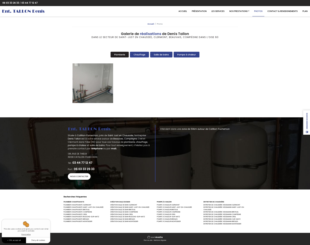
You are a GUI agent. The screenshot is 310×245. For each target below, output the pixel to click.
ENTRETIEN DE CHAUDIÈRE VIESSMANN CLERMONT (221, 205)
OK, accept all (15, 240)
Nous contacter (79, 176)
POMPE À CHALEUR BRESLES (167, 219)
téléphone (97, 148)
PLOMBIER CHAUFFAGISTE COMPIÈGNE (78, 212)
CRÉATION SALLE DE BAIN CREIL (121, 214)
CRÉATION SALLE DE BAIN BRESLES (122, 219)
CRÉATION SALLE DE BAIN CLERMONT (123, 205)
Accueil (182, 11)
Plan (305, 11)
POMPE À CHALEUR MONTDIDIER (169, 221)
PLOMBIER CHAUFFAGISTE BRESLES (76, 219)
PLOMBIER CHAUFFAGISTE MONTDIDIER (78, 221)
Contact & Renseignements (282, 11)
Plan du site (148, 240)
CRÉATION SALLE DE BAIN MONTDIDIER (124, 221)
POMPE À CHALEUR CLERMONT (168, 205)
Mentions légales (160, 240)
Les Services (218, 11)
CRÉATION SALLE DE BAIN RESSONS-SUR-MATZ (127, 216)
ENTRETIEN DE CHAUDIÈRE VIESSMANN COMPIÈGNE (222, 214)
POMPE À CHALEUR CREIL (166, 214)
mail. (114, 148)
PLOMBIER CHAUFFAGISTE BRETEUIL (76, 209)
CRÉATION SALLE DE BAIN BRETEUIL (122, 209)
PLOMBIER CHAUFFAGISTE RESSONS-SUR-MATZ (81, 216)
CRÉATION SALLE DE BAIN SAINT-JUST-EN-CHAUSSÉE (129, 207)
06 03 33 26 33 (10, 2)
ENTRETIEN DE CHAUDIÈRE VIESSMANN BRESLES (220, 221)
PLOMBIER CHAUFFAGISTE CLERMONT (77, 205)
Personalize (26, 234)
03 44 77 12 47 (29, 2)
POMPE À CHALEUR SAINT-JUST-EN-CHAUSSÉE (174, 207)
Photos (258, 11)
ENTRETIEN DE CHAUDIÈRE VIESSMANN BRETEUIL (220, 212)
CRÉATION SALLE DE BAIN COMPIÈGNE (124, 212)
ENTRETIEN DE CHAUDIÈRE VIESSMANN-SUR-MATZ (221, 219)
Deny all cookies (38, 240)
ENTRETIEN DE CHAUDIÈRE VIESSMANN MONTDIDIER (222, 224)
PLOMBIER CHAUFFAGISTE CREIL (75, 214)
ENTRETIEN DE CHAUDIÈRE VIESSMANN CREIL (219, 216)
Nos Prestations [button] (238, 11)
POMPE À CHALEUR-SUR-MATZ (168, 216)
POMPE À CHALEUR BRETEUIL (167, 209)
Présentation (199, 11)
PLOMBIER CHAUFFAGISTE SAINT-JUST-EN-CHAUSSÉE (84, 207)
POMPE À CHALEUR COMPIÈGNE (168, 212)
